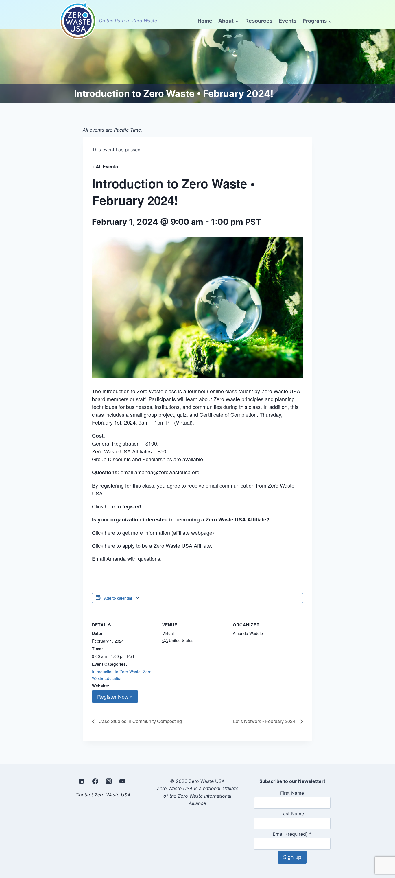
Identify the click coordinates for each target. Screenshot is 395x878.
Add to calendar (118, 598)
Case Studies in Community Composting (139, 721)
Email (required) (292, 834)
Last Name (292, 813)
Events (287, 21)
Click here (103, 506)
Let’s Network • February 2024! (265, 721)
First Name (292, 793)
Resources (258, 21)
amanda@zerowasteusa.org (167, 472)
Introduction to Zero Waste (116, 671)
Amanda (116, 558)
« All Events (105, 166)
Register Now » (115, 696)
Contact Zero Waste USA (102, 795)
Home (205, 21)
